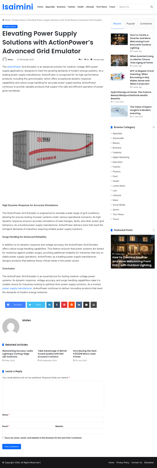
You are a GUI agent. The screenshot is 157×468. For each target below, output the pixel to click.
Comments (146, 23)
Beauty (116, 143)
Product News (19, 20)
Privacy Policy (122, 462)
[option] (133, 252)
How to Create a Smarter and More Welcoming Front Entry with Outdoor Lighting (140, 41)
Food (115, 176)
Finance (117, 171)
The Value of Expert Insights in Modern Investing (141, 110)
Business (61, 7)
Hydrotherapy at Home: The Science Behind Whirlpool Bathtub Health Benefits (131, 95)
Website (59, 426)
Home (40, 7)
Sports (116, 209)
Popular (130, 23)
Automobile (118, 138)
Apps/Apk (50, 7)
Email (5, 426)
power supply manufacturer (17, 288)
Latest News (119, 186)
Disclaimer (149, 462)
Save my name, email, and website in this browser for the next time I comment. (43, 438)
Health (80, 7)
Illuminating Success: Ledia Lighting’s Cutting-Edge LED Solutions (17, 353)
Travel (112, 7)
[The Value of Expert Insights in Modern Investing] (119, 111)
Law (115, 190)
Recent (117, 23)
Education (118, 162)
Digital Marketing (121, 157)
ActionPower (14, 66)
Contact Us (136, 462)
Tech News (101, 7)
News (115, 200)
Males (10, 59)
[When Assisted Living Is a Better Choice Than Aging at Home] (119, 60)
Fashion (71, 7)
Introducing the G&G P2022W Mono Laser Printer (85, 353)
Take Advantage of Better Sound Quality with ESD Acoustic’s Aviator (52, 353)
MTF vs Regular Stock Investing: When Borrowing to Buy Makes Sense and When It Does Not (142, 77)
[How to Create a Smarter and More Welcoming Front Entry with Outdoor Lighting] (119, 39)
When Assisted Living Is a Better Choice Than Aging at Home (141, 59)
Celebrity (117, 152)
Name (6, 414)
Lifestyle (90, 7)
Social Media (119, 205)
